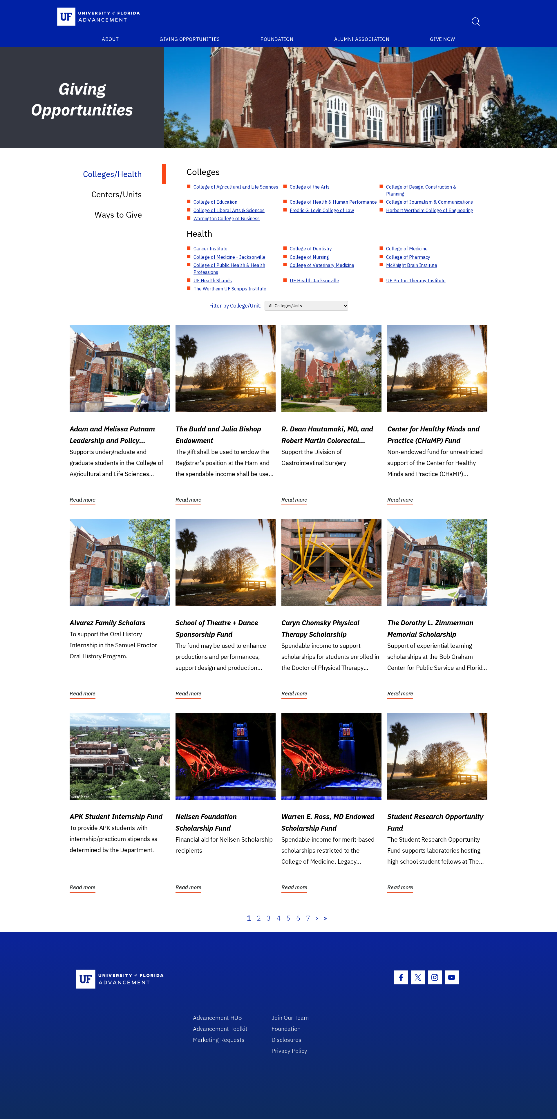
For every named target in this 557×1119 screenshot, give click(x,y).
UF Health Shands (212, 280)
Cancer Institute (210, 249)
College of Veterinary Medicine (322, 265)
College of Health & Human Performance (333, 202)
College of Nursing (309, 257)
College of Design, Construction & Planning (421, 190)
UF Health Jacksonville (314, 280)
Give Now (442, 39)
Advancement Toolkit (220, 1029)
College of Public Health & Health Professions (229, 268)
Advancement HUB (217, 1018)
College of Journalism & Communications (429, 202)
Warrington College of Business (226, 218)
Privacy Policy (289, 1051)
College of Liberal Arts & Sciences (229, 210)
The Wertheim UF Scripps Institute (229, 289)
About (110, 39)
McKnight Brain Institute (411, 265)
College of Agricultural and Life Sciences (235, 187)
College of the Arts (310, 187)
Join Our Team (290, 1018)
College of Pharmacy (408, 257)
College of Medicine (407, 249)
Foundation (277, 39)
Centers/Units (116, 194)
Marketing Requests (219, 1040)
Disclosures (286, 1040)
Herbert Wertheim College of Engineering (429, 210)
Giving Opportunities (190, 39)
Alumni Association (362, 39)
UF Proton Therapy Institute (416, 280)
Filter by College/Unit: (235, 305)
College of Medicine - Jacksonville (229, 257)
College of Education (215, 202)
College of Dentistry (311, 249)
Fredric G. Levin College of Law (322, 210)
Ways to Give (118, 214)
